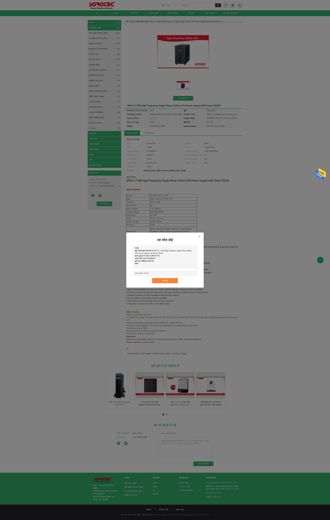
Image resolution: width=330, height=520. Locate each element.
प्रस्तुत (165, 280)
